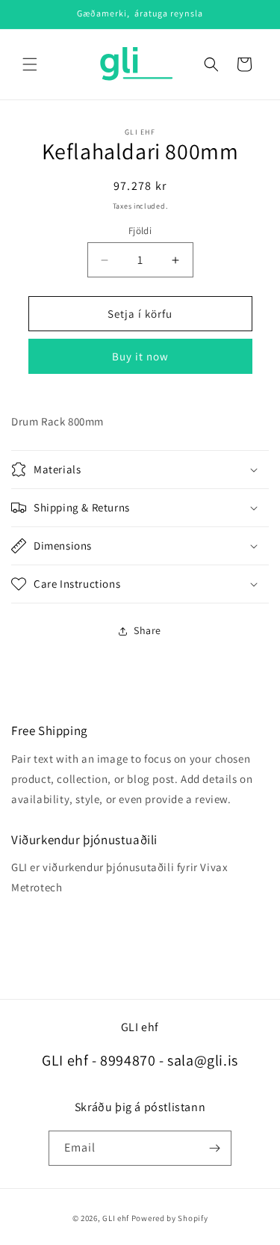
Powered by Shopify (169, 1218)
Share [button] (147, 630)
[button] (29, 64)
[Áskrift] (214, 1148)
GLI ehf (115, 1218)
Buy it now (140, 356)
